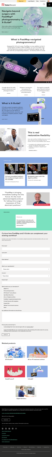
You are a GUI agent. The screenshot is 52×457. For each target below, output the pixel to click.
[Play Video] (1, 82)
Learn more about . (14, 413)
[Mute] (47, 82)
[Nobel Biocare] (8, 4)
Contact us (42, 1)
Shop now (21, 1)
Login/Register (31, 1)
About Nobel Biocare (6, 431)
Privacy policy (5, 447)
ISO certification (32, 447)
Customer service (5, 435)
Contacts (4, 433)
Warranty (25, 447)
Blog (37, 1)
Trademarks (39, 447)
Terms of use (19, 447)
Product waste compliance (26, 449)
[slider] (25, 82)
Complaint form (46, 447)
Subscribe (6, 419)
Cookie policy (12, 447)
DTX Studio (4, 437)
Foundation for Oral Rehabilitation (9, 439)
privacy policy (30, 326)
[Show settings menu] (49, 82)
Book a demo (5, 32)
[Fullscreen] (51, 82)
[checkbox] (26, 298)
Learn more (4, 119)
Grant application (6, 441)
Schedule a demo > (33, 150)
